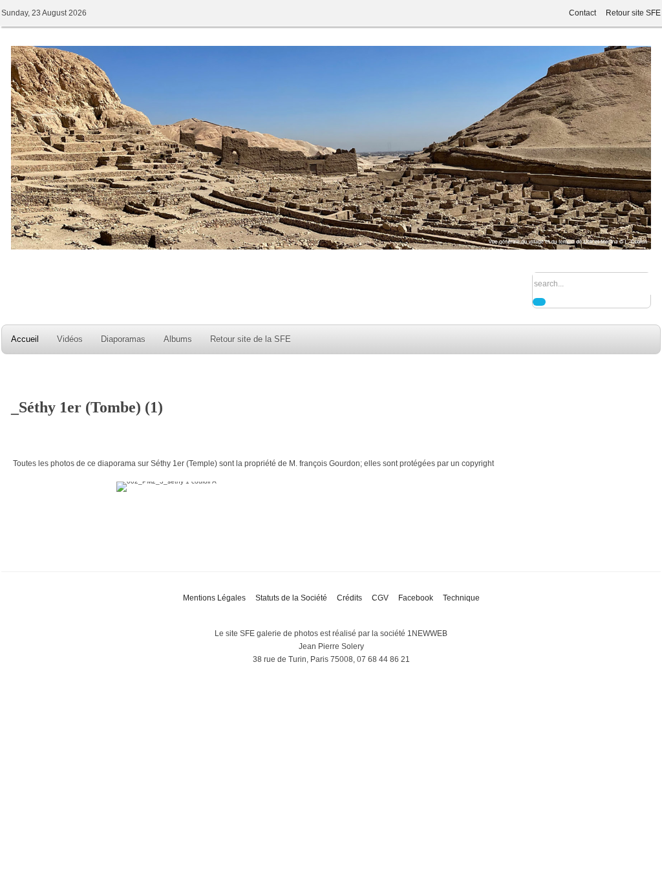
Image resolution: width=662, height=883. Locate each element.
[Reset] (539, 302)
